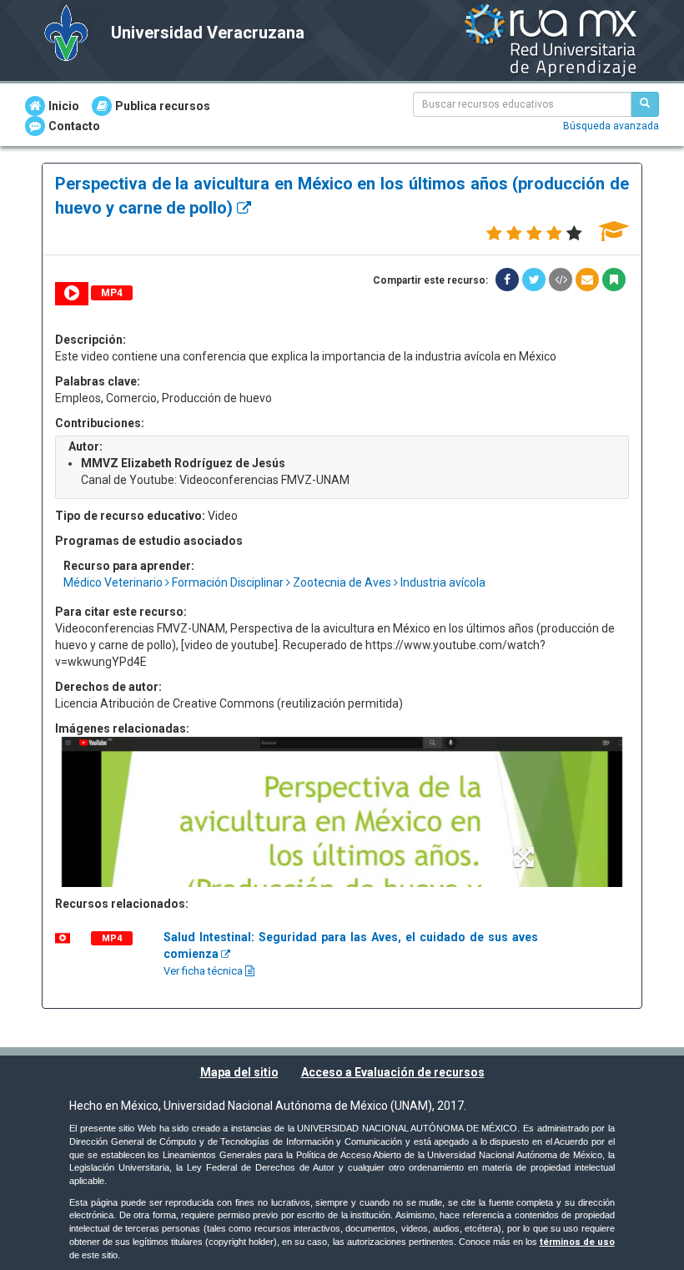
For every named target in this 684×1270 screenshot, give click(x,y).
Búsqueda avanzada (611, 126)
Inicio (63, 106)
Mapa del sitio (239, 1072)
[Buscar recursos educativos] (645, 104)
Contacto (74, 126)
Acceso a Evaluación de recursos (393, 1072)
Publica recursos (162, 106)
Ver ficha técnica (204, 971)
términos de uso (577, 1242)
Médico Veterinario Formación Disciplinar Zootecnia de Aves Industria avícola (274, 582)
